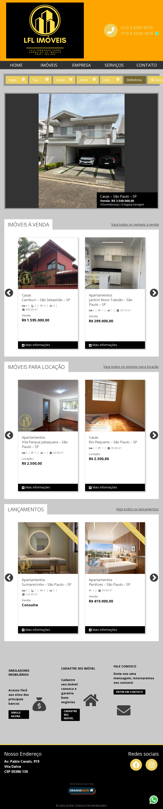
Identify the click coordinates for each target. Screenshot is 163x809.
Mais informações (37, 345)
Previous (9, 293)
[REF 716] (48, 267)
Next (154, 293)
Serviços (114, 65)
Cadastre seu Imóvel (70, 714)
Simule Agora (16, 714)
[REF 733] (48, 552)
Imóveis (49, 65)
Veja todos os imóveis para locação (131, 366)
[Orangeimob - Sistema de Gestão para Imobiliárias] (81, 790)
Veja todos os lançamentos (137, 509)
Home (16, 65)
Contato (146, 65)
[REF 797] (115, 267)
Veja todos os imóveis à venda (135, 224)
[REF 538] (115, 552)
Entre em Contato (129, 692)
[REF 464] (115, 410)
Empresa (81, 65)
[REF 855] (48, 410)
